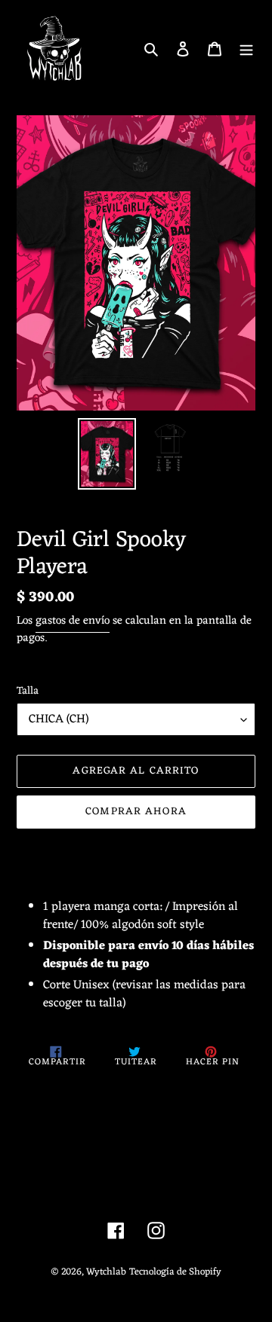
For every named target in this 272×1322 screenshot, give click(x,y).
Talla (28, 691)
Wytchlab (106, 1272)
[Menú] (246, 49)
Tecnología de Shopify (175, 1272)
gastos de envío (73, 621)
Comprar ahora (136, 811)
